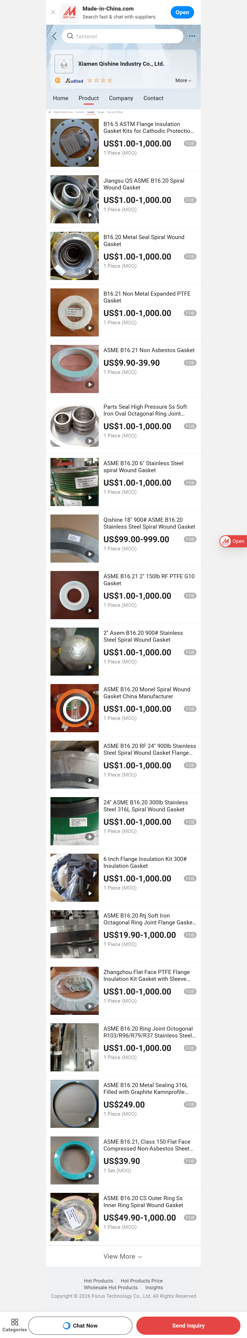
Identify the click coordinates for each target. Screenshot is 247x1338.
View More (120, 1256)
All (49, 112)
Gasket (90, 112)
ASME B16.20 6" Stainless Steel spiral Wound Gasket (143, 466)
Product (89, 98)
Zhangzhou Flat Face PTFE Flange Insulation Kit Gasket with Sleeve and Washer (146, 979)
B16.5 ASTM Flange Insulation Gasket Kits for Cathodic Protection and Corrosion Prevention (148, 131)
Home (60, 98)
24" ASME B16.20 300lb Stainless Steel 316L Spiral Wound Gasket (145, 805)
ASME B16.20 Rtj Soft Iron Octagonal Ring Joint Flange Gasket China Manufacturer (148, 922)
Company (121, 98)
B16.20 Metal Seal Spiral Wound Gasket (144, 240)
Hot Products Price (142, 1280)
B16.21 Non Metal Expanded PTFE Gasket (147, 297)
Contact (154, 98)
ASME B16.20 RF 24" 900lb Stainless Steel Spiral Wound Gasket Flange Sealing (149, 752)
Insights (154, 1287)
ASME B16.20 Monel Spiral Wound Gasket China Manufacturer (146, 692)
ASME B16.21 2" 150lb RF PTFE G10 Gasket (149, 579)
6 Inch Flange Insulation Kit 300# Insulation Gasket (145, 862)
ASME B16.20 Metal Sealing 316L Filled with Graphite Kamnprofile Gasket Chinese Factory (145, 1092)
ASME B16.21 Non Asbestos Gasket (149, 350)
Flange (100, 112)
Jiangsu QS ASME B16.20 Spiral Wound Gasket (143, 183)
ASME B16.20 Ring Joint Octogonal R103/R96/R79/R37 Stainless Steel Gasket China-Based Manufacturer (148, 1035)
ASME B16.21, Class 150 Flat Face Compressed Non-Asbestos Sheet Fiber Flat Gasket (146, 1148)
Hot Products (98, 1280)
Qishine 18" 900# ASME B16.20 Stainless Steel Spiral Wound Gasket (149, 523)
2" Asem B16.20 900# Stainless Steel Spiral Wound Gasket (143, 636)
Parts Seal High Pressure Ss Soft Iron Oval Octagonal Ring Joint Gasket (145, 413)
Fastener (80, 112)
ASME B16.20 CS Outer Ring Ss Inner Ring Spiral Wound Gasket (143, 1201)
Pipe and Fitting (115, 112)
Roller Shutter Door (63, 112)
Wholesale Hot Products (111, 1287)
